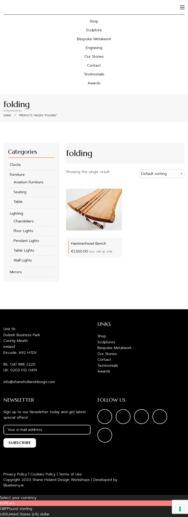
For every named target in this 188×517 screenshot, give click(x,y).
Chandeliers (24, 221)
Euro (11, 503)
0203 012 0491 (23, 370)
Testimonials (94, 74)
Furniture (17, 174)
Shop (94, 21)
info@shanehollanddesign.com (29, 382)
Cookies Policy (42, 474)
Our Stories (94, 56)
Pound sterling (19, 508)
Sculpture (94, 30)
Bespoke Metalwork (94, 39)
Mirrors (16, 272)
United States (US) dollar (28, 514)
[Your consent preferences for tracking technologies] (180, 509)
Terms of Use (70, 474)
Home (7, 115)
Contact (94, 65)
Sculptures (106, 342)
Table (18, 202)
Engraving (94, 48)
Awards (94, 83)
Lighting (16, 213)
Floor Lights (23, 231)
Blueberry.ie (13, 485)
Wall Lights (23, 260)
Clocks (15, 165)
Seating (20, 192)
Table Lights (24, 250)
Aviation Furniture (29, 182)
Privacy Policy (15, 474)
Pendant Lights (26, 241)
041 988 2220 (23, 364)
